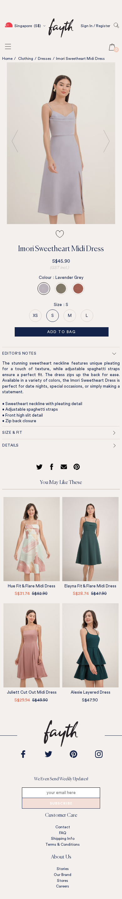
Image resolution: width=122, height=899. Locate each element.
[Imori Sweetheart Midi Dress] (61, 143)
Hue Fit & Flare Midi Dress (31, 586)
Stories (63, 869)
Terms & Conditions (62, 844)
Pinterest (78, 467)
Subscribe (61, 804)
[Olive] (61, 289)
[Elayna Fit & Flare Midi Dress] (90, 539)
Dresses (44, 58)
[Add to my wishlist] (59, 234)
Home (7, 58)
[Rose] (78, 289)
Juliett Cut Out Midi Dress (32, 692)
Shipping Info (62, 838)
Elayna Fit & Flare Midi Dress (90, 586)
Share (52, 467)
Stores (62, 880)
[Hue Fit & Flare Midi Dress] (31, 539)
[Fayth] (61, 37)
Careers (62, 886)
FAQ (62, 833)
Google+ (65, 467)
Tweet (40, 467)
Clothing (25, 58)
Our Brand (62, 875)
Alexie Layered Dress (90, 692)
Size (59, 305)
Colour (46, 277)
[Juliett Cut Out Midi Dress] (31, 645)
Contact (62, 827)
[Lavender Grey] (44, 289)
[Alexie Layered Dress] (90, 645)
